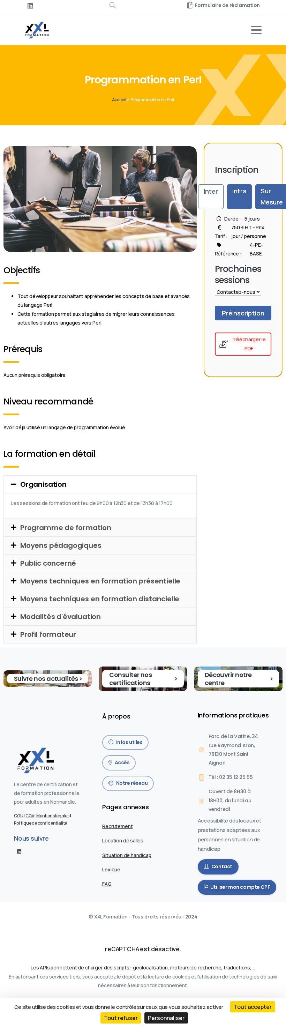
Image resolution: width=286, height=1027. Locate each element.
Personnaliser (166, 1018)
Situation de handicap (126, 855)
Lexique (111, 869)
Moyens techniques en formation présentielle (100, 581)
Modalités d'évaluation (60, 617)
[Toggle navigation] (256, 30)
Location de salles (122, 840)
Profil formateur (48, 634)
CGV (29, 816)
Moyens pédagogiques (60, 545)
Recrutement (117, 826)
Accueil (119, 99)
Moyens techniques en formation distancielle (99, 599)
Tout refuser (121, 1018)
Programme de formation (65, 528)
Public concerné (48, 563)
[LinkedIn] (30, 5)
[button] (100, 484)
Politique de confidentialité (40, 823)
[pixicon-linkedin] (19, 851)
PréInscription (243, 313)
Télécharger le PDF (248, 344)
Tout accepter (253, 1007)
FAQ (106, 883)
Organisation (43, 484)
